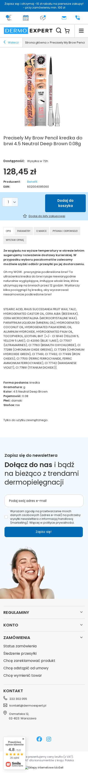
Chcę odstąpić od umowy (26, 668)
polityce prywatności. (58, 522)
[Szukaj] (58, 30)
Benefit (32, 182)
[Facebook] (39, 740)
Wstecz (13, 42)
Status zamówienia (20, 646)
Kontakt (13, 690)
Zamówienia (16, 637)
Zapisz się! (43, 531)
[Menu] (81, 30)
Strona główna (35, 42)
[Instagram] (48, 740)
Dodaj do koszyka (65, 203)
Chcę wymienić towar (22, 675)
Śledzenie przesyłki (20, 653)
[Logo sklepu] (28, 30)
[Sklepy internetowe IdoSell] (44, 767)
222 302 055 (18, 699)
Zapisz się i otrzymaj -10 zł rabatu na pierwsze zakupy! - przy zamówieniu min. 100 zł (44, 6)
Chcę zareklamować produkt (29, 661)
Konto (10, 625)
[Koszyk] (69, 30)
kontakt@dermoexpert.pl (27, 706)
